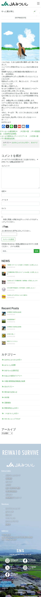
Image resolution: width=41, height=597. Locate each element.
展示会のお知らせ (10, 392)
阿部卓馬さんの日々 (11, 408)
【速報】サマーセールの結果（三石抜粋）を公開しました (22, 265)
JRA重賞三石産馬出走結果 (14, 312)
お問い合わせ (25, 586)
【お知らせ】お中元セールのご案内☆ (17, 295)
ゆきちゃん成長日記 (11, 370)
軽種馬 (7, 524)
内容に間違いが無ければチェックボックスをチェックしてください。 (19, 220)
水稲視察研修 (10, 319)
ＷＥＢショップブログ (12, 419)
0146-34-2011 (10, 540)
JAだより (8, 494)
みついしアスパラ (11, 521)
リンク (4, 583)
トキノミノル (10, 518)
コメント (5, 166)
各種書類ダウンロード (13, 498)
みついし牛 (9, 512)
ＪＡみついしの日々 (11, 413)
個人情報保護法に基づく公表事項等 (10, 587)
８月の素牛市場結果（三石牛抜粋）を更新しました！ (21, 288)
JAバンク (8, 482)
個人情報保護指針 (26, 583)
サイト (3, 208)
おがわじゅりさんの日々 (20, 143)
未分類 (6, 397)
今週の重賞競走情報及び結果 (14, 381)
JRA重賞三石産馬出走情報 (14, 326)
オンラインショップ (12, 508)
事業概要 (8, 478)
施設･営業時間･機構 (12, 488)
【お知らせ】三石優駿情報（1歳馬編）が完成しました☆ (22, 280)
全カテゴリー (9, 387)
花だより (8, 515)
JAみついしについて (12, 475)
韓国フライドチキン (12, 341)
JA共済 (8, 485)
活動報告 (7, 403)
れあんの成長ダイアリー (13, 376)
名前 (3, 191)
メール (4, 200)
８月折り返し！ (11, 334)
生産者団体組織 (11, 491)
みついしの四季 (10, 365)
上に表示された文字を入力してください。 (16, 231)
